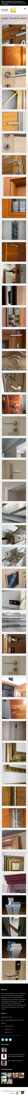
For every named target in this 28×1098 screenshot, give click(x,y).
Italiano (24, 3)
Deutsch (20, 3)
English (7, 3)
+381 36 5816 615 (7, 1)
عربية (8, 4)
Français (11, 3)
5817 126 (20, 1)
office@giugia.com (6, 1035)
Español (16, 3)
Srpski (3, 3)
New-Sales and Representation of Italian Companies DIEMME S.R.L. (16, 1055)
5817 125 (15, 1)
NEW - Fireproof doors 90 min (15, 1060)
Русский (4, 4)
